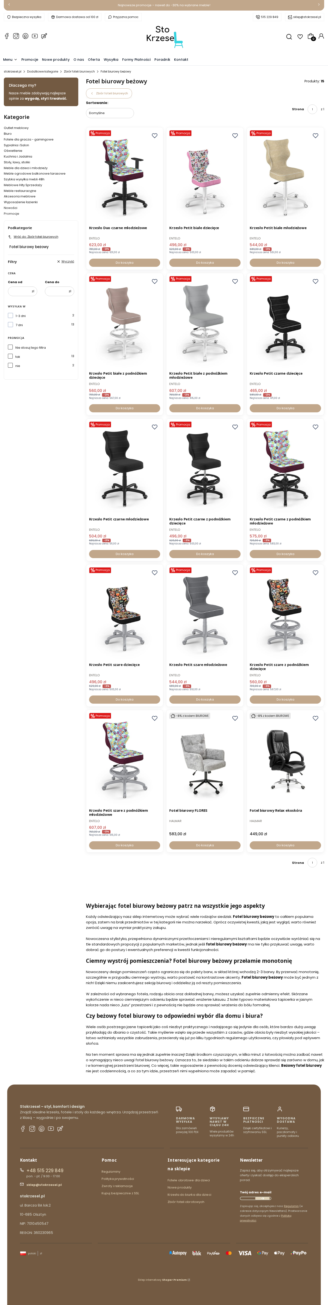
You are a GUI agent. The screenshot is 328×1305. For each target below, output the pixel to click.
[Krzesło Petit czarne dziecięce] (285, 323)
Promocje (11, 213)
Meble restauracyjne (20, 191)
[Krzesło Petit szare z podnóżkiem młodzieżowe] (124, 759)
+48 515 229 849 (44, 1170)
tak (17, 356)
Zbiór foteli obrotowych (186, 1202)
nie (17, 366)
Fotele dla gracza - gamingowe (29, 139)
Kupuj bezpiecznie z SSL (120, 1193)
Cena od (15, 282)
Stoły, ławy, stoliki (17, 162)
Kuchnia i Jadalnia (18, 156)
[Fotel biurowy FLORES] (205, 759)
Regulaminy (111, 1171)
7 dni (19, 325)
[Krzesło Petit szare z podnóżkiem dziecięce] (285, 614)
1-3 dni (21, 316)
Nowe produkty (180, 1187)
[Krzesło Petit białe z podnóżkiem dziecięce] (124, 323)
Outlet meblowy (16, 128)
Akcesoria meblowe (20, 196)
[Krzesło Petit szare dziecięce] (124, 614)
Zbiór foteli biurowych (79, 71)
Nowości (10, 208)
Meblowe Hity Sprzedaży (23, 185)
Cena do (52, 282)
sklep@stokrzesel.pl (307, 17)
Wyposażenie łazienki (21, 202)
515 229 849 (269, 17)
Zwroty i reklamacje (117, 1186)
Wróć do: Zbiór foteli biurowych (36, 237)
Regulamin (291, 1206)
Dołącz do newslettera (262, 1198)
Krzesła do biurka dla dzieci (189, 1194)
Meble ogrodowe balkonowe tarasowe (35, 173)
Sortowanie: (97, 102)
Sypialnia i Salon (16, 145)
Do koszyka (125, 262)
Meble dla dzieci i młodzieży (26, 168)
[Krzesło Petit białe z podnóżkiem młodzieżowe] (205, 323)
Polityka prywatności (118, 1179)
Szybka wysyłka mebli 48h (24, 179)
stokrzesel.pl (12, 71)
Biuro (8, 133)
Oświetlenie (13, 150)
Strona (298, 109)
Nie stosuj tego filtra (30, 347)
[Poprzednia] (9, 5)
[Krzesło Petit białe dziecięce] (205, 177)
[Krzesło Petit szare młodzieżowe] (205, 614)
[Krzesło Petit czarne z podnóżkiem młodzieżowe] (285, 468)
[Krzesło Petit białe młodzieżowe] (285, 177)
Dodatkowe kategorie (42, 71)
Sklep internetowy (162, 1280)
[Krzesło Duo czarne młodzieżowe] (124, 177)
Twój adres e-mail (255, 1192)
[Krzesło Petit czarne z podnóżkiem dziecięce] (205, 468)
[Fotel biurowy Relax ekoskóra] (285, 759)
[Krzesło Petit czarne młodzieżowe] (124, 468)
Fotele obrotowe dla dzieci (189, 1180)
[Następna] (319, 5)
